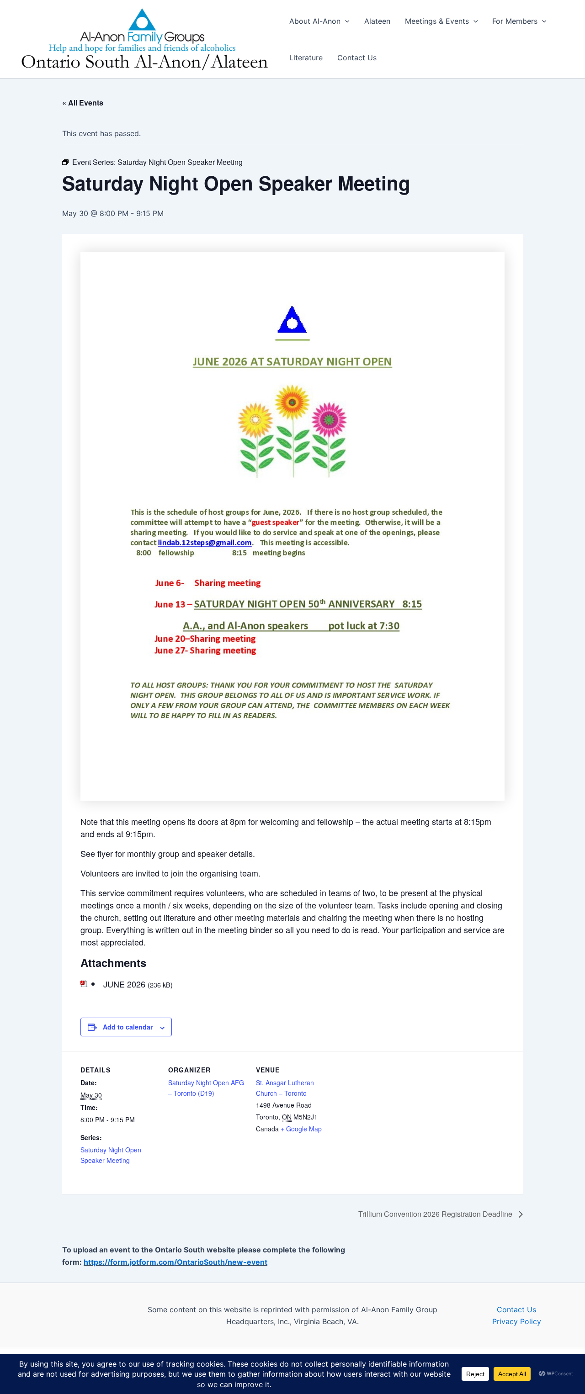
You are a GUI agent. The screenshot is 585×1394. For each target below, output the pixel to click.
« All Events (82, 102)
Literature (306, 57)
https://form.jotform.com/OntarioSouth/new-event (175, 1262)
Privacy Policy (516, 1321)
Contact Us (357, 57)
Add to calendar (128, 1026)
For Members (514, 21)
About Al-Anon (314, 21)
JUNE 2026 (124, 984)
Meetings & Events (437, 21)
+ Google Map (301, 1128)
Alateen (377, 21)
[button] (345, 21)
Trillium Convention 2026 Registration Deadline (436, 1214)
